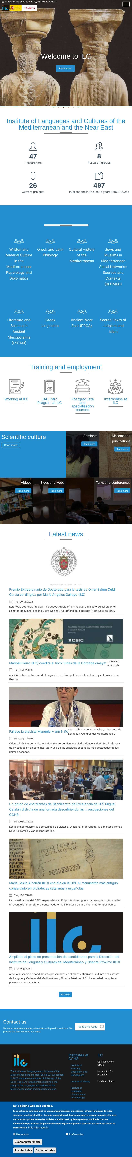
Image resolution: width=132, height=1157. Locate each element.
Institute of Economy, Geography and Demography (79, 1070)
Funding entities (105, 1081)
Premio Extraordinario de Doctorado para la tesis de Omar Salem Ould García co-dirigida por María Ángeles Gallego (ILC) (62, 592)
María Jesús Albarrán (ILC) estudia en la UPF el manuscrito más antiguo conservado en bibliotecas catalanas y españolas (63, 885)
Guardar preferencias (28, 1142)
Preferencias (76, 1134)
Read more (65, 68)
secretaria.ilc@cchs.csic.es (19, 1)
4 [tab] (68, 107)
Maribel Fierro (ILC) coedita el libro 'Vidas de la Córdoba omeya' (57, 663)
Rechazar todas (45, 1150)
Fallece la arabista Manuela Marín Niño (38, 731)
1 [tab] (54, 107)
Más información (38, 1127)
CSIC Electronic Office (105, 1063)
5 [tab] (73, 107)
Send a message (87, 1026)
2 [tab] (58, 107)
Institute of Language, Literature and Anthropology (78, 1092)
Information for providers (105, 1073)
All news (65, 994)
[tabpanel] (66, 53)
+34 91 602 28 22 (46, 1)
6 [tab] (78, 107)
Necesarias (22, 1134)
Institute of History (80, 1081)
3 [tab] (63, 107)
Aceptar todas (23, 1150)
